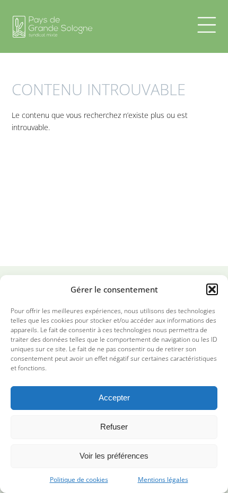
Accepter (114, 397)
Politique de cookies (79, 479)
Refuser (114, 426)
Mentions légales (163, 479)
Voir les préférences (114, 455)
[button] (212, 289)
